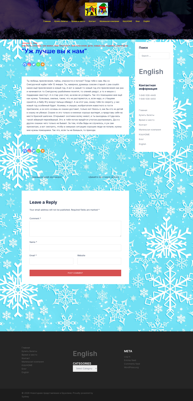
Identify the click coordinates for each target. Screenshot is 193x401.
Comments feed (132, 363)
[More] (43, 62)
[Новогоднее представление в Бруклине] (96, 10)
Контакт (92, 21)
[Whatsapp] (38, 62)
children (36, 46)
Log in (127, 356)
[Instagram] (29, 62)
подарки (110, 46)
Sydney (25, 396)
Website (81, 255)
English (147, 21)
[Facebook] (25, 62)
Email (33, 255)
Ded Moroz (48, 46)
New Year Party (62, 46)
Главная (47, 21)
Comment (35, 218)
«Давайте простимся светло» (103, 177)
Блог (138, 21)
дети (90, 46)
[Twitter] (34, 62)
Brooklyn (26, 46)
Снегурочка (122, 46)
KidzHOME (127, 21)
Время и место (78, 21)
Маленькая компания (109, 21)
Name (33, 242)
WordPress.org (131, 367)
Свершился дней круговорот (47, 177)
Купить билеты (61, 21)
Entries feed (130, 360)
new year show (79, 46)
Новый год (99, 46)
